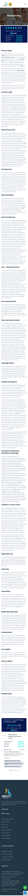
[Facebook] (21, 892)
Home (14, 19)
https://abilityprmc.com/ (8, 57)
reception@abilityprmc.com (10, 877)
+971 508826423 (7, 879)
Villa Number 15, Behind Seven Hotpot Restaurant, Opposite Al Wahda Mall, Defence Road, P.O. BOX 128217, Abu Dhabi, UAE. (13, 873)
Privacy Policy (5, 890)
